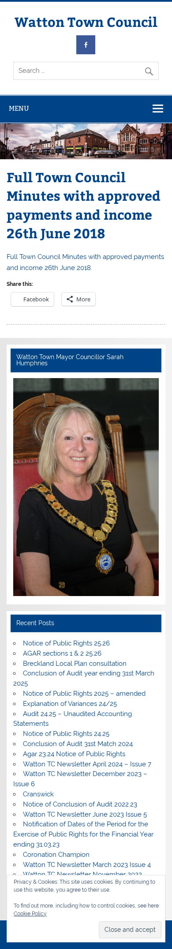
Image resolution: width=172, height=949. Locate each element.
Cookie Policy (30, 914)
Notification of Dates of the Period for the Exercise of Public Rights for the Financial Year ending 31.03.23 (83, 834)
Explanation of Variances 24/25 (70, 704)
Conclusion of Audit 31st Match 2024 (78, 744)
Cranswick (38, 794)
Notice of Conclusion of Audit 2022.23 (80, 804)
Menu (19, 108)
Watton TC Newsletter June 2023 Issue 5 (85, 814)
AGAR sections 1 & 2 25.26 (62, 653)
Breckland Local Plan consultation (75, 664)
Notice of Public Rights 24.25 (66, 734)
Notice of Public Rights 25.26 (66, 643)
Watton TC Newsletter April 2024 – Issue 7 (87, 764)
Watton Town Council (86, 21)
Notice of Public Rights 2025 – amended (84, 694)
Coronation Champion (56, 855)
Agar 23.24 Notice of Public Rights (74, 754)
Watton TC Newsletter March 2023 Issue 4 (87, 865)
